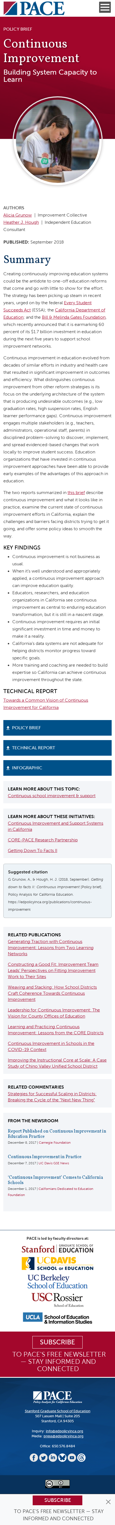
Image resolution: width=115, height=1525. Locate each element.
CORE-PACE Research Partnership (43, 840)
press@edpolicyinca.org (63, 1436)
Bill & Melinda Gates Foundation (74, 317)
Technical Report (33, 747)
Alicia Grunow (17, 215)
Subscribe (57, 1500)
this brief (76, 492)
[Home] (34, 8)
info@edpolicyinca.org (64, 1431)
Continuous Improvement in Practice (45, 1157)
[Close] (108, 1502)
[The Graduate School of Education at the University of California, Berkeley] (57, 1281)
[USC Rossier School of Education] (57, 1299)
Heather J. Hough (21, 222)
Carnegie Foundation (55, 1143)
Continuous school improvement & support (51, 795)
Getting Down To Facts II (32, 850)
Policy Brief (26, 727)
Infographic (27, 767)
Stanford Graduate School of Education (57, 1411)
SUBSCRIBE (57, 1342)
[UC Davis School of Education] (57, 1263)
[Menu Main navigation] (105, 7)
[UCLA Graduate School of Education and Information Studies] (57, 1318)
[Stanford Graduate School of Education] (57, 1248)
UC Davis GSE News (54, 1163)
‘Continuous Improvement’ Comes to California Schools (55, 1180)
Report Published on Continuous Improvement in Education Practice (57, 1134)
